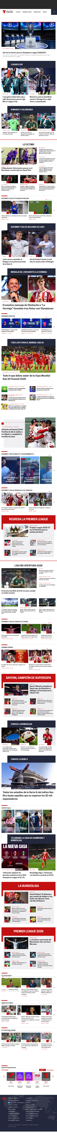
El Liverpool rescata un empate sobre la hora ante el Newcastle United (13, 508)
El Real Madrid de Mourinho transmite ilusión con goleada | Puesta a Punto (9, 1018)
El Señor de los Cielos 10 (32, 1100)
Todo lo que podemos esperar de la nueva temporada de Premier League (18, 544)
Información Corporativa (13, 1113)
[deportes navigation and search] (54, 12)
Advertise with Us (12, 1115)
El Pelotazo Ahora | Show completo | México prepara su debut (10, 1044)
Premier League (27, 12)
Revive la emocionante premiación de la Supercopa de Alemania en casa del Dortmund (19, 702)
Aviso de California (12, 1104)
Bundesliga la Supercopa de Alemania (44, 909)
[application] (19, 578)
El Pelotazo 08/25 (9, 989)
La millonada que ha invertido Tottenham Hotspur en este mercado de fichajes (44, 965)
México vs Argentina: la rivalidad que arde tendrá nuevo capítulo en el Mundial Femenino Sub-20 (17, 407)
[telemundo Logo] (3, 1099)
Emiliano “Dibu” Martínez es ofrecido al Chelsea (19, 963)
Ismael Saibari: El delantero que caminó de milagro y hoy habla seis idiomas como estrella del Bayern (41, 897)
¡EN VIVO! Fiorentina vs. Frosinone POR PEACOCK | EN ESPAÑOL (30, 330)
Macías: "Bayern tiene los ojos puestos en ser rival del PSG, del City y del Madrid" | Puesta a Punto (19, 911)
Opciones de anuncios (13, 1098)
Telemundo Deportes (30, 1107)
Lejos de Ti (28, 1102)
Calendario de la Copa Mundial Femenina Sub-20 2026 (16, 389)
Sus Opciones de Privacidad (17, 1102)
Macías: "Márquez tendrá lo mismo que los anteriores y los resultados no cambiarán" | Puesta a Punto (30, 1019)
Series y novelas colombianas (32, 1111)
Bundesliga (37, 12)
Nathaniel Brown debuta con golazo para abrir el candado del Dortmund (44, 702)
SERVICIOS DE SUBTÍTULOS (13, 1118)
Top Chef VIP (29, 1098)
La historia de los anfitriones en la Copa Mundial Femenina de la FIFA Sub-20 (17, 399)
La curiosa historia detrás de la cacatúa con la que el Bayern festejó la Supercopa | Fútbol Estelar (44, 712)
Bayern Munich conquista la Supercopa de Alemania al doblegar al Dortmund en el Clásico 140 (41, 689)
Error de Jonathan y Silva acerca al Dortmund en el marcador (44, 920)
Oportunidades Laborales (13, 1120)
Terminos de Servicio (13, 1107)
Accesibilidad (11, 1111)
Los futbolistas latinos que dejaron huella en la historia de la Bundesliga (19, 920)
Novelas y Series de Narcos (32, 1115)
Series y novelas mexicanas (32, 1113)
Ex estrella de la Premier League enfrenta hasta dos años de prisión (19, 955)
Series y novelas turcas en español (34, 1109)
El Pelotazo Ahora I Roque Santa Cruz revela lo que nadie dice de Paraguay (29, 1045)
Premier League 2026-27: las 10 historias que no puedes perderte (40, 529)
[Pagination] (46, 199)
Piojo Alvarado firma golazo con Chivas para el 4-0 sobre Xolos (29, 636)
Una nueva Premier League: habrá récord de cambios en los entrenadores (44, 543)
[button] (19, 578)
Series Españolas (29, 1118)
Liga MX (18, 12)
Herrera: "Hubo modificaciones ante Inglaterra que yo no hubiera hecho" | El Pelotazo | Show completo (30, 992)
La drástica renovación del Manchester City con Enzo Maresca (40, 941)
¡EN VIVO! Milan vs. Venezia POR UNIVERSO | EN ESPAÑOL (9, 330)
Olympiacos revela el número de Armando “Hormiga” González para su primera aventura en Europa (41, 666)
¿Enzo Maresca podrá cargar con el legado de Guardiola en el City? (19, 553)
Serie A (45, 12)
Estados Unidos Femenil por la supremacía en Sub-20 (44, 389)
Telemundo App (29, 1120)
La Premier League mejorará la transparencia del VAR (44, 552)
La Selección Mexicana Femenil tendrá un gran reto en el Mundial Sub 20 (45, 398)
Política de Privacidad (13, 1100)
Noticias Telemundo (30, 1104)
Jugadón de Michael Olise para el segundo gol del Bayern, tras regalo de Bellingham (18, 712)
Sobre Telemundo (11, 1109)
